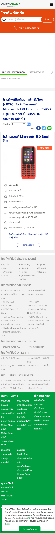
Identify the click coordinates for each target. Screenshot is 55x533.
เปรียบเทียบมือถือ (37, 324)
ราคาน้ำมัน (5, 462)
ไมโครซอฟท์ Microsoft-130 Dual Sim (26, 138)
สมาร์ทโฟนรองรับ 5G (39, 320)
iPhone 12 (34, 328)
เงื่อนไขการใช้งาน (42, 416)
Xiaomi (24, 268)
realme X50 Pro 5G (13, 316)
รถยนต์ (4, 405)
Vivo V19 (7, 305)
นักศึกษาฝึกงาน (41, 424)
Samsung (25, 264)
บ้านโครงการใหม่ (24, 405)
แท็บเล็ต (4, 491)
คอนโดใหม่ (22, 409)
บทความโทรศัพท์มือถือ (39, 380)
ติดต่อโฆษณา (40, 412)
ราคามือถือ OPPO (11, 324)
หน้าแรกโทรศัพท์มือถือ (13, 72)
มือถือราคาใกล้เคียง (18, 234)
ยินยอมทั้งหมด (30, 529)
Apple (6, 264)
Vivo (5, 268)
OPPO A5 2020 (11, 320)
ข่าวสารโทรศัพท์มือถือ (39, 384)
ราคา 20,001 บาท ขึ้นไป (40, 365)
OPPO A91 (8, 301)
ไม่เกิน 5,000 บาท (11, 358)
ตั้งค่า (7, 523)
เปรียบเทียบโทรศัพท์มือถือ (14, 380)
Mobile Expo (36, 388)
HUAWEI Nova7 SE (38, 305)
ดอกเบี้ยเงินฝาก (24, 466)
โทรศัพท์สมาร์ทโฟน (11, 346)
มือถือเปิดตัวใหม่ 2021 (13, 290)
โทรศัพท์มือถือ (7, 487)
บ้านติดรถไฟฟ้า (24, 421)
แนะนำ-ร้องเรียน (41, 420)
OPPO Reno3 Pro (38, 316)
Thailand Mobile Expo (14, 328)
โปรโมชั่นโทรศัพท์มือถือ (13, 384)
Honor (24, 271)
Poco (5, 275)
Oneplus (7, 271)
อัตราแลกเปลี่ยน (24, 470)
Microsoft (13, 185)
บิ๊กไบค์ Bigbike (8, 421)
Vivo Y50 (34, 301)
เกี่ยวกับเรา (39, 408)
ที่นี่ (29, 518)
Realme (42, 271)
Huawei (42, 268)
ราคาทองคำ (6, 454)
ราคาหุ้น (4, 458)
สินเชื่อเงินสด (23, 454)
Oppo (41, 264)
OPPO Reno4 (36, 294)
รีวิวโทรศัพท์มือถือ (38, 72)
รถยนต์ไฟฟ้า (7, 409)
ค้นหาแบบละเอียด (27, 28)
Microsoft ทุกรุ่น (35, 234)
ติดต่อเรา (38, 428)
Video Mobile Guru (13, 388)
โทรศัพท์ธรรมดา (36, 346)
